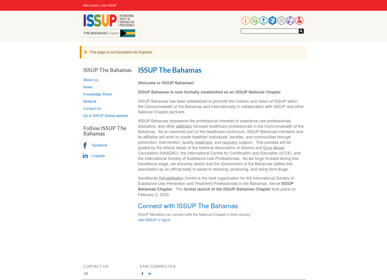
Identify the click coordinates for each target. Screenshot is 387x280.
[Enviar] (301, 31)
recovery (230, 142)
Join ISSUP (108, 5)
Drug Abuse (273, 147)
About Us (90, 79)
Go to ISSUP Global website (105, 115)
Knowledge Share (97, 94)
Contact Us (92, 108)
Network (90, 101)
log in (165, 219)
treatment (203, 142)
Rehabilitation (171, 178)
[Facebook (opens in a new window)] (142, 273)
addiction (184, 126)
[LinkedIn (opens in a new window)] (149, 273)
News (87, 86)
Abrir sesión (91, 5)
